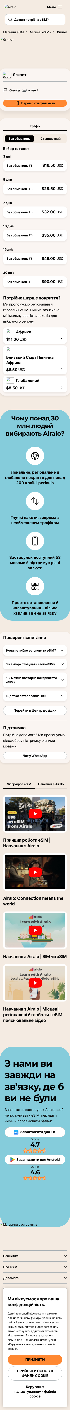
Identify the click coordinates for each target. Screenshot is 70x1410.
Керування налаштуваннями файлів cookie (35, 1391)
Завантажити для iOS (38, 1132)
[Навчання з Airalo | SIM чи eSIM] (35, 930)
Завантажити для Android (38, 1160)
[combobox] (35, 19)
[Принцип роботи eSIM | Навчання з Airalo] (35, 814)
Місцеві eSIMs (40, 32)
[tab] (35, 126)
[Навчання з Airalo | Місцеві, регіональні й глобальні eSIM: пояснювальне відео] (35, 983)
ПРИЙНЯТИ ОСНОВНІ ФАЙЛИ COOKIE (35, 1373)
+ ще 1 (33, 90)
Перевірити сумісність (38, 103)
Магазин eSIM (13, 32)
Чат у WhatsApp (35, 756)
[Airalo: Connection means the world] (35, 872)
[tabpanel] (35, 209)
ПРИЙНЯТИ (35, 1360)
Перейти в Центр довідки (35, 710)
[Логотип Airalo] (13, 7)
